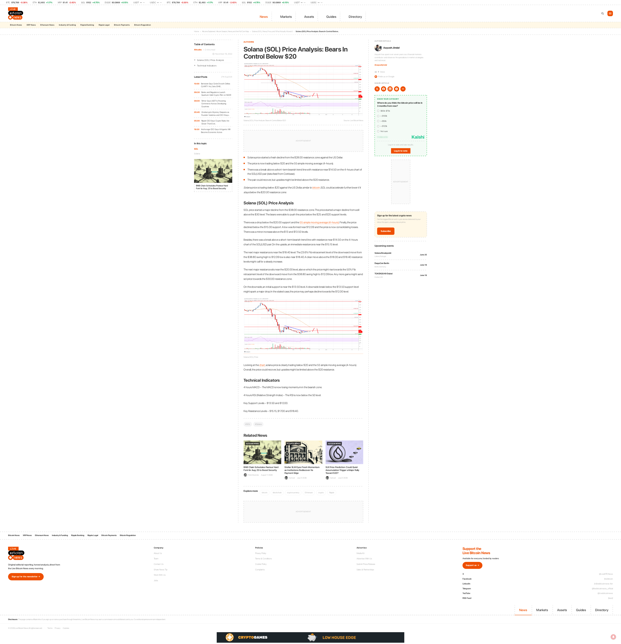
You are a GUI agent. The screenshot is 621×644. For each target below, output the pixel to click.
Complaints (260, 569)
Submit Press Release (366, 564)
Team (156, 558)
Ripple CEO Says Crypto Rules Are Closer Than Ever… (215, 122)
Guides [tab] (331, 17)
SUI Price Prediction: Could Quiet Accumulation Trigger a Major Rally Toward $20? (342, 470)
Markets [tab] (286, 17)
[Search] (602, 13)
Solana (197, 153)
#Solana (258, 424)
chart (262, 365)
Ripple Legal (104, 25)
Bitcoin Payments (122, 25)
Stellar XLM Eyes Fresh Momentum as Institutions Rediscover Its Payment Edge (302, 470)
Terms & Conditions (263, 558)
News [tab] (264, 17)
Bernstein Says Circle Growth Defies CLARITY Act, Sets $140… (215, 85)
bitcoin (316, 187)
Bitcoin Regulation (142, 25)
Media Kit (361, 553)
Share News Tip (160, 569)
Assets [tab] (309, 17)
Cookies (66, 628)
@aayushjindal (381, 65)
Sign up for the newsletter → (26, 576)
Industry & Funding (67, 25)
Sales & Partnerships (365, 569)
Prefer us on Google (384, 76)
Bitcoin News (16, 25)
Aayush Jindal (391, 47)
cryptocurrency (293, 492)
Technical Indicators (207, 65)
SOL (196, 149)
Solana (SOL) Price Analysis (210, 60)
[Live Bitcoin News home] (16, 13)
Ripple (331, 492)
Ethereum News (47, 25)
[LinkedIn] (390, 88)
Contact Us (158, 564)
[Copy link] (403, 88)
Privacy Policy (260, 553)
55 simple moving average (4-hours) (319, 222)
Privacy (57, 628)
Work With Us (160, 575)
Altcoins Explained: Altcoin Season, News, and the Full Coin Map (225, 31)
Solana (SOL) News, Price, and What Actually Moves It (272, 31)
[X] (377, 88)
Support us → (472, 565)
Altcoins (198, 49)
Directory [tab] (355, 17)
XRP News (31, 25)
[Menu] (610, 13)
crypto (321, 492)
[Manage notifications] (613, 636)
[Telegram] (396, 88)
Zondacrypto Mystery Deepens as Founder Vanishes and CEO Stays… (215, 113)
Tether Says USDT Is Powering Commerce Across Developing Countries (213, 104)
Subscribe (386, 231)
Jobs (156, 580)
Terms (49, 628)
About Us (158, 553)
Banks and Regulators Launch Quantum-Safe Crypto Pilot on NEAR (216, 93)
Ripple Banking (87, 25)
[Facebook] (383, 88)
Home (196, 31)
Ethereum (309, 492)
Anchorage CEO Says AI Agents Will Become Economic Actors (215, 130)
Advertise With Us (364, 558)
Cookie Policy (261, 564)
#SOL (247, 424)
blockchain (277, 492)
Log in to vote (401, 151)
